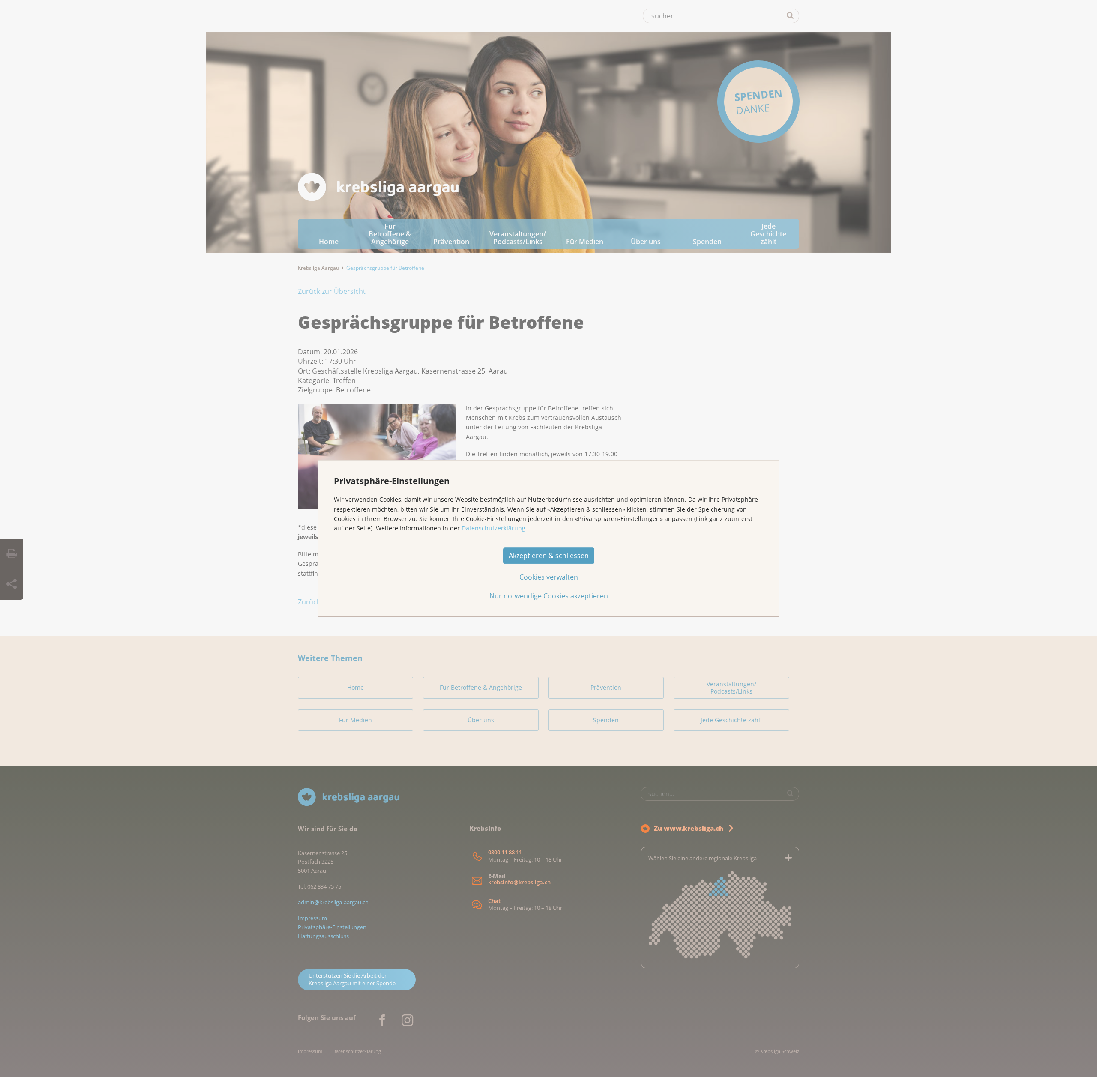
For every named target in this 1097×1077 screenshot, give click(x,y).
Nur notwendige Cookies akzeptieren (548, 596)
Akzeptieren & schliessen (549, 556)
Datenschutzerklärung (493, 528)
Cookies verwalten (548, 577)
